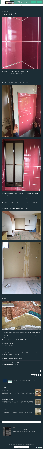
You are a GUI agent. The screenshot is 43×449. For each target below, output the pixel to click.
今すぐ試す (33, 1)
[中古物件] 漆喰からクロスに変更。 (8, 399)
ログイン (39, 1)
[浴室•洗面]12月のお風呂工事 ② (7, 409)
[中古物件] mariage (5, 390)
